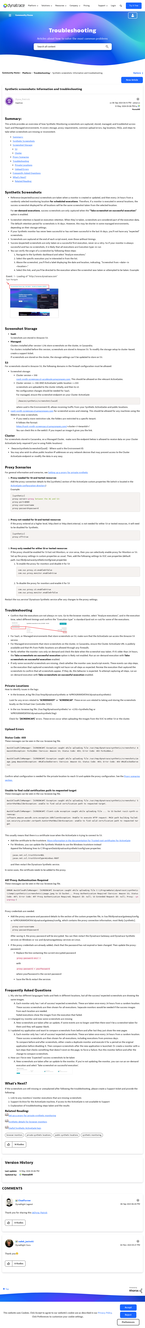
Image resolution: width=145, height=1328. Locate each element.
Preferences (128, 1322)
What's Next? (19, 177)
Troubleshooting (42, 73)
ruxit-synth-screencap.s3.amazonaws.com (32, 411)
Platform (26, 73)
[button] (128, 1307)
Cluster (18, 153)
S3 (16, 149)
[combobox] (72, 46)
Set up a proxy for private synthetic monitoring (32, 1115)
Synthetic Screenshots (24, 141)
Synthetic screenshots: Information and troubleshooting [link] (77, 73)
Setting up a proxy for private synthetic (68, 472)
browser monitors (14, 1135)
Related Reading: (23, 181)
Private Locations (23, 165)
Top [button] (7, 1289)
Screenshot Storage (22, 145)
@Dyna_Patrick (39, 1212)
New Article (132, 80)
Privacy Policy (105, 1312)
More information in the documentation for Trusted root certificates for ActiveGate (88, 840)
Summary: (18, 137)
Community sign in (132, 15)
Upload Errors (22, 169)
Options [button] (137, 73)
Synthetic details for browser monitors (27, 1121)
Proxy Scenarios (21, 157)
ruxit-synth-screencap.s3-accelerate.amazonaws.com (43, 379)
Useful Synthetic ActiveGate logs (24, 1128)
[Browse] (11, 15)
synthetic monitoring (91, 1135)
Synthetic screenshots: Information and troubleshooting (43, 89)
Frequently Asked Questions (27, 173)
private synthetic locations (39, 1135)
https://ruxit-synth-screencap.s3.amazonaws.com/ (41, 426)
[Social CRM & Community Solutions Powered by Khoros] (135, 1290)
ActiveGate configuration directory (28, 485)
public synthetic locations (66, 1135)
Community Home (24, 15)
